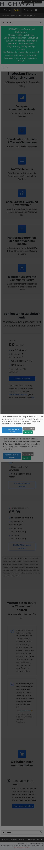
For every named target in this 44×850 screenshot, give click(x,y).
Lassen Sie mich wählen (12, 430)
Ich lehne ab (29, 428)
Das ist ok (28, 432)
